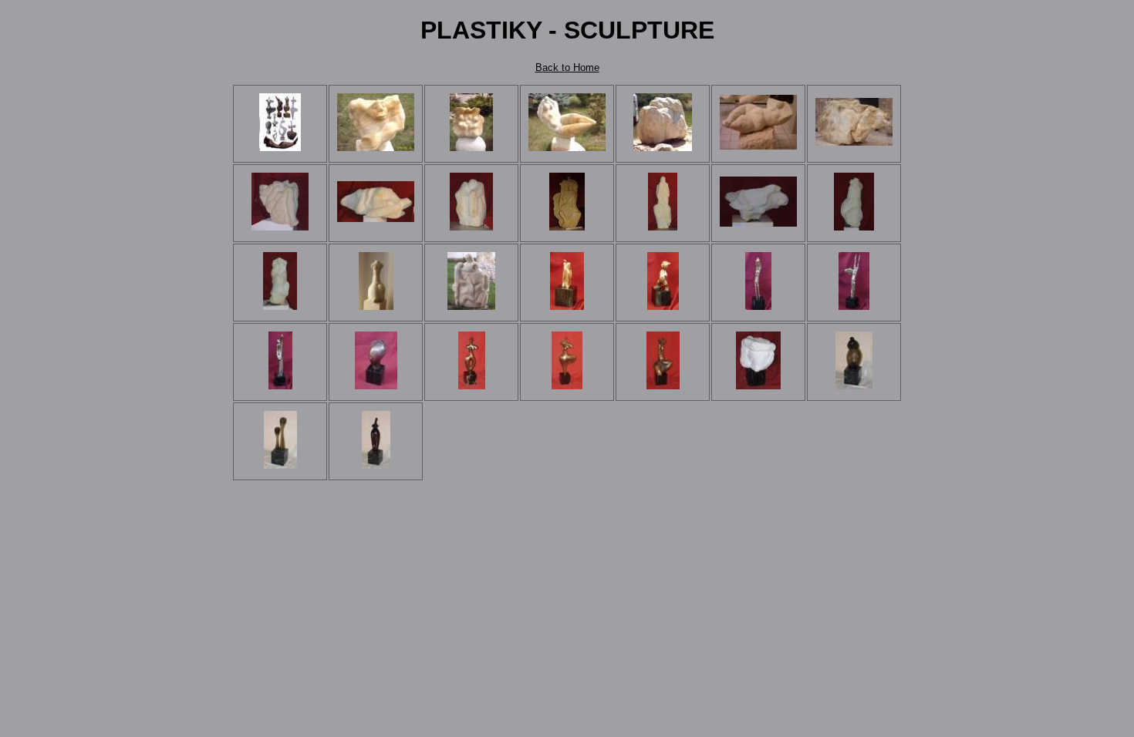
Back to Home (567, 67)
